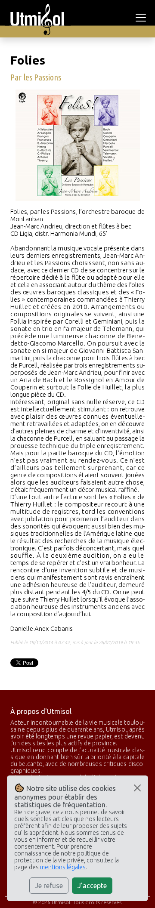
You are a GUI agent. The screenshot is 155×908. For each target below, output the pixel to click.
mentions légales (63, 867)
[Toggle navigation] (142, 17)
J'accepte (92, 885)
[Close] (137, 788)
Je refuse (49, 885)
